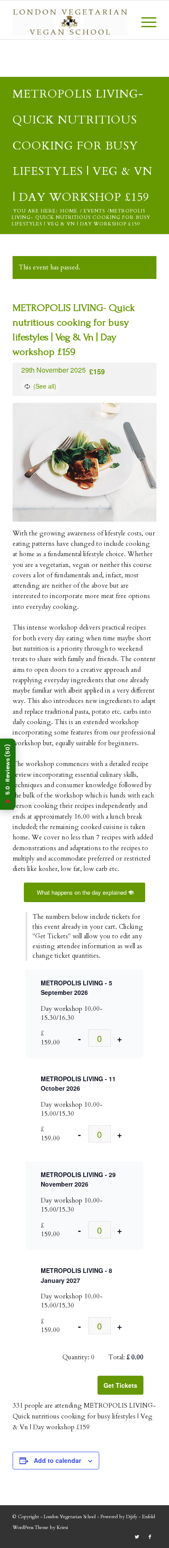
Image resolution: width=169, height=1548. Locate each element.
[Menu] (144, 22)
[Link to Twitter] (136, 1537)
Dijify (131, 1516)
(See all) (44, 386)
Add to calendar (57, 1460)
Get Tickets (120, 1385)
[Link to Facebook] (149, 1537)
